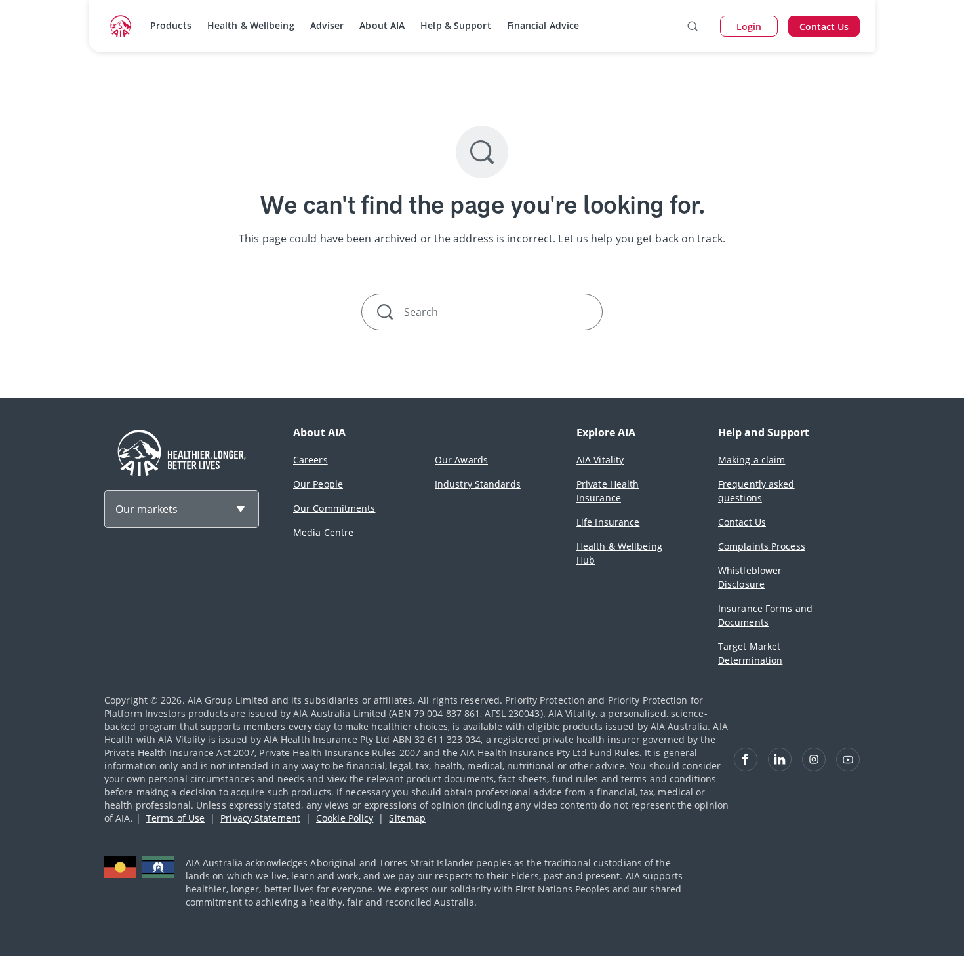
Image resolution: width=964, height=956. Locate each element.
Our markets (146, 509)
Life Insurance (607, 522)
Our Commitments (334, 508)
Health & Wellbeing (250, 25)
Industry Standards (478, 484)
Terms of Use (175, 818)
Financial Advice (543, 25)
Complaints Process (761, 546)
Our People (318, 484)
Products (170, 25)
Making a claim (751, 459)
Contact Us (742, 522)
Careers (310, 459)
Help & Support (455, 25)
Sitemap (407, 818)
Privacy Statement (260, 818)
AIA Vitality (600, 459)
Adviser (327, 25)
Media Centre (323, 532)
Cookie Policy (344, 818)
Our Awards (461, 459)
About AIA (382, 25)
